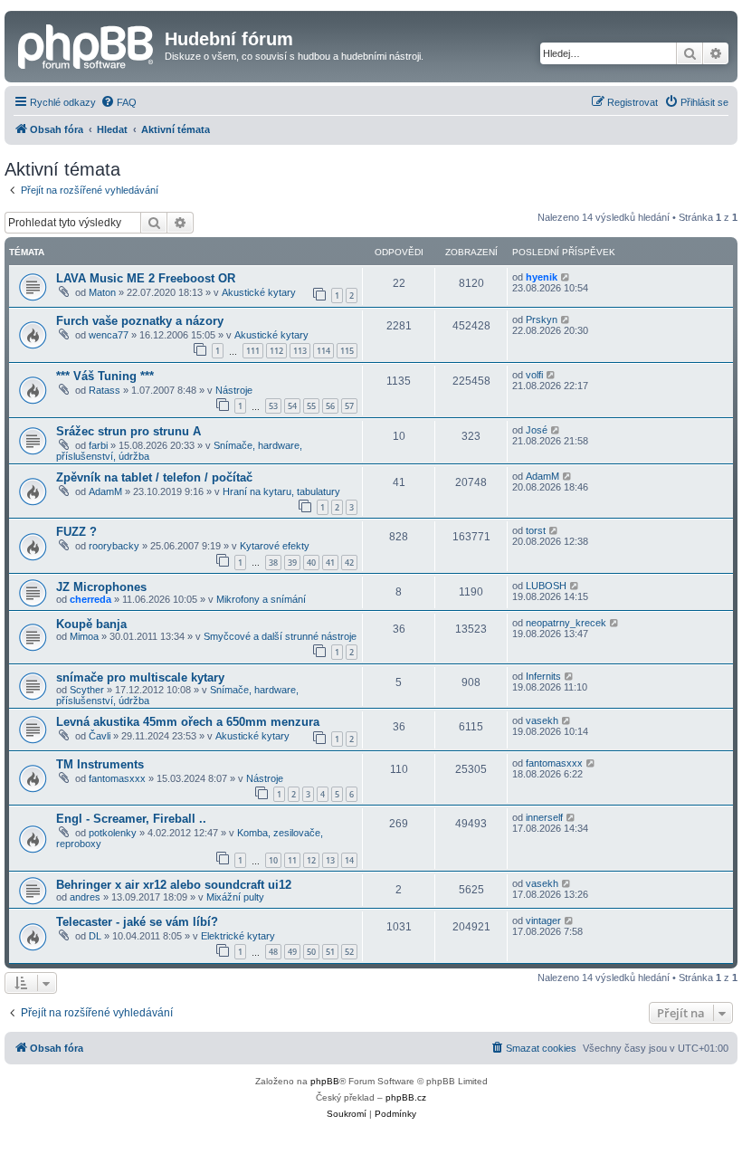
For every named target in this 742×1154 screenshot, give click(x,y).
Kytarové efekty (274, 545)
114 (323, 351)
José (536, 429)
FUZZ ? (76, 532)
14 (349, 860)
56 (330, 406)
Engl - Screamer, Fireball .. (131, 818)
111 (253, 351)
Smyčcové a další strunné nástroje (280, 636)
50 (311, 952)
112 (276, 351)
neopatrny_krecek (566, 622)
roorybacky (114, 545)
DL (95, 935)
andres (85, 897)
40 (311, 562)
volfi (534, 374)
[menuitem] (118, 102)
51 (330, 952)
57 (349, 406)
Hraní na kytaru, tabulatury (281, 491)
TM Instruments (100, 764)
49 (292, 952)
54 (292, 406)
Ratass (104, 390)
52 (349, 952)
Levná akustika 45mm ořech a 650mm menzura (187, 722)
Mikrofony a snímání (261, 599)
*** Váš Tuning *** (105, 376)
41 (330, 562)
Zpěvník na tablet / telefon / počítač (154, 477)
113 (300, 351)
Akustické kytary (259, 292)
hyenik (541, 277)
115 (347, 351)
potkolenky (113, 832)
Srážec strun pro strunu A (128, 431)
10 (273, 860)
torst (536, 530)
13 (330, 860)
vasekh (542, 720)
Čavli (99, 735)
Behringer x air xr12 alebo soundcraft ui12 (173, 885)
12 (311, 860)
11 (292, 860)
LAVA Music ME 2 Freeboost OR (145, 278)
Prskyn (541, 319)
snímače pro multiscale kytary (140, 677)
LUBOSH (546, 585)
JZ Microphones (101, 587)
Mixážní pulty (235, 897)
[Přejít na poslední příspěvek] (566, 277)
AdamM (105, 491)
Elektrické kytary (238, 935)
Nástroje (233, 390)
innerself (544, 817)
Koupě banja (91, 624)
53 (273, 406)
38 (273, 562)
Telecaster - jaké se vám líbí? (137, 922)
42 (349, 562)
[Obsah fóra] (87, 44)
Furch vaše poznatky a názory (140, 321)
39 (292, 562)
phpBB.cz (405, 1097)
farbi (98, 445)
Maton (102, 292)
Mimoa (84, 636)
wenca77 (108, 334)
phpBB (324, 1081)
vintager (543, 920)
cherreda (90, 599)
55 (311, 406)
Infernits (543, 676)
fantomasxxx (117, 778)
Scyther (87, 689)
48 (273, 952)
